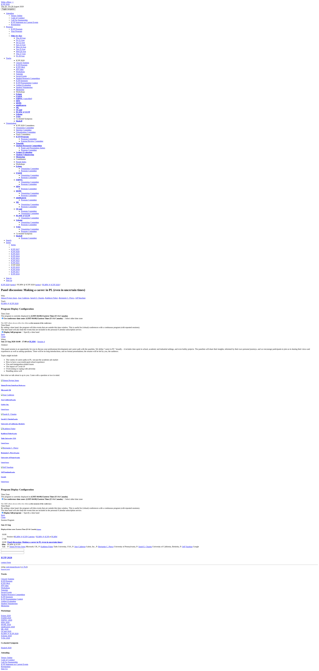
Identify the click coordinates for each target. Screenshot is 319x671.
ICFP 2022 (15, 260)
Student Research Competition (28, 78)
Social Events (21, 76)
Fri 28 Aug (20, 56)
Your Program (16, 31)
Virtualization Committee (26, 132)
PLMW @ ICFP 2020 (51, 285)
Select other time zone (74, 318)
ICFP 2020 (5, 285)
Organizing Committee (25, 128)
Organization (11, 123)
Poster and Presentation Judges (33, 148)
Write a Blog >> (7, 2)
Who (3, 296)
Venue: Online (16, 16)
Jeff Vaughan (80, 298)
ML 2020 (4, 629)
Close (3, 337)
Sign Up (4, 669)
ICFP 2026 (15, 251)
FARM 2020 (6, 618)
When (3, 339)
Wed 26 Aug (21, 51)
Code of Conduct (18, 18)
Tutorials (19, 74)
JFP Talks (20, 69)
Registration (15, 25)
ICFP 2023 (15, 258)
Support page (5, 569)
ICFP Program (16, 29)
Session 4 (41, 342)
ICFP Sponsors (22, 81)
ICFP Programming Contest (27, 83)
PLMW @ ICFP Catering (24, 537)
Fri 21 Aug (20, 40)
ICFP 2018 (15, 269)
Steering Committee (24, 130)
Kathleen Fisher (51, 298)
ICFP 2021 (15, 263)
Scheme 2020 (6, 636)
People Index (21, 162)
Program (9, 27)
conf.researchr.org (13, 567)
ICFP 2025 (15, 254)
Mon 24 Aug (21, 47)
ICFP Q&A (20, 67)
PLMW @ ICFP (42, 537)
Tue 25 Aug (20, 49)
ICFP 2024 (15, 256)
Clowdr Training (22, 63)
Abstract (4, 345)
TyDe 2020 (5, 638)
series (13, 285)
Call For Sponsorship (19, 20)
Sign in (9, 278)
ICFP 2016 (15, 274)
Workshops (20, 72)
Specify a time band (31, 332)
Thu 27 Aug (21, 54)
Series (13, 245)
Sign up (9, 280)
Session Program (7, 520)
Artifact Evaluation (23, 85)
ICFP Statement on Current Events (24, 22)
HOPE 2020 (6, 625)
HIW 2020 (5, 622)
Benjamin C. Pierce (66, 298)
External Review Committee (32, 141)
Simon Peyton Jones (9, 298)
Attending (10, 13)
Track (3, 301)
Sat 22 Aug (20, 42)
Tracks (8, 58)
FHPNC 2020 (6, 620)
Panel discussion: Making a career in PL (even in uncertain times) (34, 542)
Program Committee (29, 139)
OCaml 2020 (6, 631)
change (39, 529)
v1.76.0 (24, 567)
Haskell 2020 (6, 648)
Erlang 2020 (6, 616)
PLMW (32, 342)
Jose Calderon (23, 298)
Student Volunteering (24, 87)
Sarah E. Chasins (37, 298)
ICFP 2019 (15, 267)
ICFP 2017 (15, 272)
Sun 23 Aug (20, 45)
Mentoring (20, 90)
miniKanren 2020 (8, 627)
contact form (6, 562)
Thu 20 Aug (21, 38)
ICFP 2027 (15, 249)
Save (3, 334)
